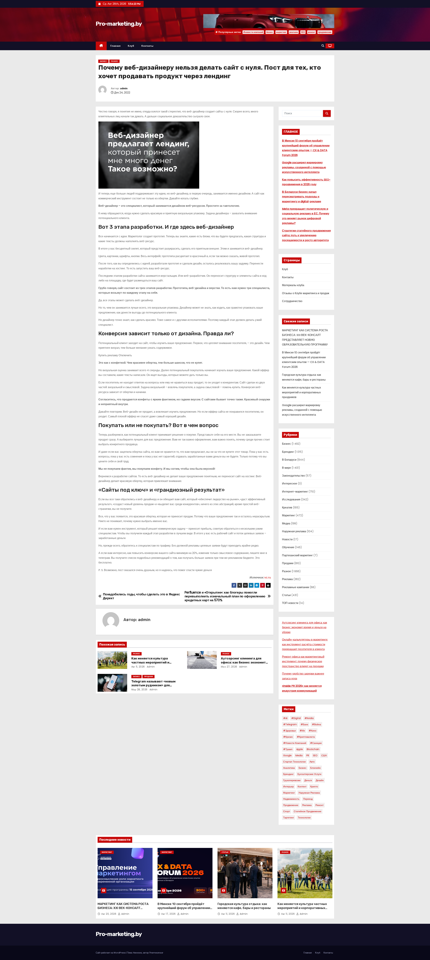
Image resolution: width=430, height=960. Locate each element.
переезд (308, 799)
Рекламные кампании (295, 587)
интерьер (288, 786)
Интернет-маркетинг (295, 492)
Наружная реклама (294, 531)
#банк (304, 724)
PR (307, 755)
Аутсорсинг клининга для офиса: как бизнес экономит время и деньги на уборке (243, 662)
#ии (302, 730)
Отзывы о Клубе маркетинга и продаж (305, 293)
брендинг (288, 774)
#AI (285, 718)
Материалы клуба (293, 285)
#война (316, 724)
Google (287, 755)
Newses (137, 952)
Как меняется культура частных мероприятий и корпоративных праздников (153, 662)
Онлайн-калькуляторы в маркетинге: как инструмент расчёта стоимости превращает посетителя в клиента (305, 644)
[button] (322, 46)
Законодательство (293, 476)
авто (312, 761)
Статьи (286, 595)
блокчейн (315, 768)
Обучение (288, 547)
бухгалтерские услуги (309, 774)
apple (299, 749)
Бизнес (103, 61)
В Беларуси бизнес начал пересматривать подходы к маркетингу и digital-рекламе (301, 196)
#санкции (316, 743)
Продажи (148, 676)
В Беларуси (289, 460)
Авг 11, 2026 (138, 666)
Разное (114, 61)
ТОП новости (290, 603)
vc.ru (267, 577)
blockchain (313, 749)
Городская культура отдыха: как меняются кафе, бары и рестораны (244, 906)
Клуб (131, 45)
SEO (303, 32)
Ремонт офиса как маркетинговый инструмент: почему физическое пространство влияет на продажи (303, 661)
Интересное (289, 483)
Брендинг (288, 452)
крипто (314, 786)
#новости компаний (253, 32)
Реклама (287, 579)
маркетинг (281, 32)
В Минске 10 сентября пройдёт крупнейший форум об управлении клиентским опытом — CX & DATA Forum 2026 (184, 910)
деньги (308, 780)
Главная (115, 45)
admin (123, 88)
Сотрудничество (292, 301)
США (324, 755)
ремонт (311, 32)
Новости (287, 539)
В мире (286, 468)
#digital (296, 718)
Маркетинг (288, 515)
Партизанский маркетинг (297, 555)
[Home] (101, 46)
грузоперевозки (291, 780)
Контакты (147, 45)
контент (302, 786)
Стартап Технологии (294, 761)
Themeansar (156, 952)
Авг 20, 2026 (109, 914)
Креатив (287, 507)
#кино (312, 730)
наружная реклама (309, 792)
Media (299, 755)
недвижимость (291, 799)
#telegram (290, 724)
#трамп (287, 749)
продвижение (325, 32)
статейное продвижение (307, 811)
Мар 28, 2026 (139, 689)
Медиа (286, 523)
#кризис (288, 737)
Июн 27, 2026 (229, 666)
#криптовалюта (306, 737)
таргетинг (288, 817)
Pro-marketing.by (119, 23)
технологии (304, 817)
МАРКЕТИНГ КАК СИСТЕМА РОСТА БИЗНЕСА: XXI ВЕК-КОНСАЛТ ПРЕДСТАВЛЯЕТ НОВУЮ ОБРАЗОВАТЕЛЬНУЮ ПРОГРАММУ (123, 910)
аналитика (289, 768)
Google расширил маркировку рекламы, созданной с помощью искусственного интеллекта (304, 167)
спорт (286, 811)
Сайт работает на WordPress (111, 952)
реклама (293, 32)
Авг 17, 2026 (168, 914)
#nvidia (309, 718)
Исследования (291, 499)
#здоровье (289, 730)
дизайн (320, 780)
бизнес (269, 32)
